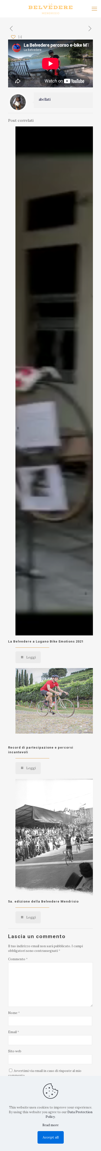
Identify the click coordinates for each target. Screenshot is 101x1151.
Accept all (51, 1137)
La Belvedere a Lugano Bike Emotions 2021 (46, 641)
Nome (14, 1013)
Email (13, 1032)
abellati (44, 99)
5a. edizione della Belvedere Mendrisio (43, 901)
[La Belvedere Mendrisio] (50, 8)
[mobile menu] (94, 8)
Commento (18, 959)
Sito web (14, 1051)
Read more (50, 1125)
